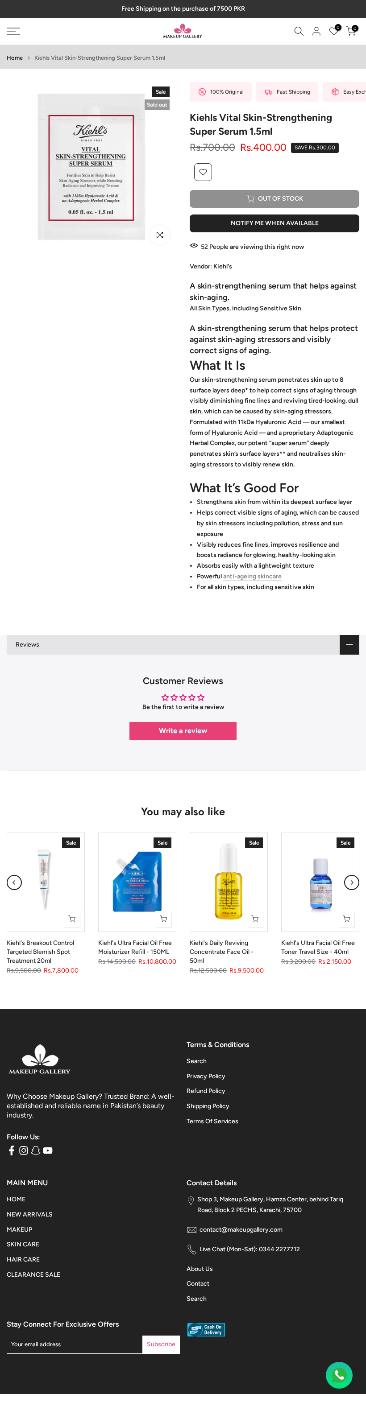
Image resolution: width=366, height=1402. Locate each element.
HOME (16, 1199)
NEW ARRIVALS (30, 1214)
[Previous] (14, 882)
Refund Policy (206, 1091)
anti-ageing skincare (252, 576)
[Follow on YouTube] (48, 1151)
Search (197, 1061)
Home (15, 58)
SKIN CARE (23, 1244)
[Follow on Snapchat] (36, 1151)
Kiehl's (222, 266)
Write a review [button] (183, 730)
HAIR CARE (23, 1259)
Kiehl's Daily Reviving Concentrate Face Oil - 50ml (222, 952)
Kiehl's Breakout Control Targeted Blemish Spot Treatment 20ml (40, 952)
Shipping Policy (208, 1106)
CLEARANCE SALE (33, 1274)
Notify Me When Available (275, 223)
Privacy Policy (206, 1076)
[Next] (351, 882)
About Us (200, 1269)
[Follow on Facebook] (12, 1151)
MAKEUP (19, 1229)
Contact (198, 1283)
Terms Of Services (212, 1121)
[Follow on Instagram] (24, 1151)
